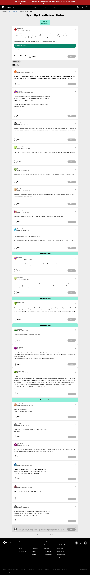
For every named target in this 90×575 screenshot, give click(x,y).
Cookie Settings (31, 569)
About (20, 545)
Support (46, 545)
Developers (35, 548)
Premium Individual (61, 545)
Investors (34, 554)
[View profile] (15, 29)
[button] (76, 29)
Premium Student (61, 554)
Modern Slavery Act (56, 569)
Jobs (20, 548)
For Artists (34, 545)
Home (10, 11)
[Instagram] (76, 543)
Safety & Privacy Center (13, 569)
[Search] (78, 7)
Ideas (55, 7)
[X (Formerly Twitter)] (80, 543)
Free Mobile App (48, 551)
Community (9, 7)
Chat (45, 7)
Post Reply (71, 529)
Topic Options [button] (16, 61)
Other (17, 11)
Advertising (34, 551)
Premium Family (61, 551)
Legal (4, 569)
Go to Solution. (22, 45)
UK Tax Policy (65, 569)
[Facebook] (85, 543)
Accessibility (46, 569)
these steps (54, 3)
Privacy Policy (23, 569)
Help (34, 7)
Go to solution (45, 23)
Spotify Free (60, 558)
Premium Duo (60, 548)
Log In (82, 7)
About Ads (39, 569)
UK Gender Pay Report (8, 572)
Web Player (47, 548)
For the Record (22, 551)
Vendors (34, 558)
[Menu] (87, 7)
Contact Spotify (48, 554)
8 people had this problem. (20, 56)
